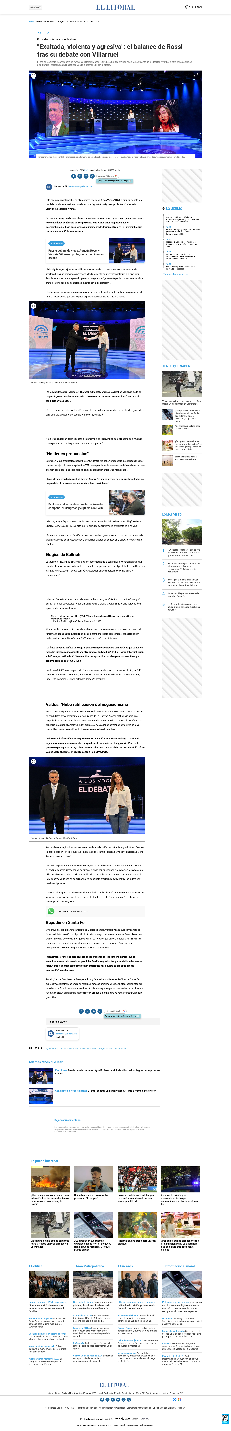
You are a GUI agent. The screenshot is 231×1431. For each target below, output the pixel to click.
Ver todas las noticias (173, 274)
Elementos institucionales (139, 1408)
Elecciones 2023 (88, 1048)
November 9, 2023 (92, 621)
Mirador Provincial (122, 1393)
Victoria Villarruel (69, 1048)
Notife (165, 1393)
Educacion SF (176, 1393)
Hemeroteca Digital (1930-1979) (60, 1408)
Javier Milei (120, 1048)
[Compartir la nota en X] (80, 176)
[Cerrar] (130, 181)
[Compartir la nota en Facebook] (74, 176)
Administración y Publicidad (112, 1408)
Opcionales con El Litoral (164, 1408)
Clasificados (85, 1393)
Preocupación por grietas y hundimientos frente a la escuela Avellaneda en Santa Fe (180, 255)
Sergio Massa (105, 1048)
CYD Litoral (97, 1393)
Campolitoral (54, 1393)
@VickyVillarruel (87, 616)
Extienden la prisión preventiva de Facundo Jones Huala (181, 266)
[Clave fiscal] (225, 1423)
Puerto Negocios (153, 1393)
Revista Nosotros (70, 1393)
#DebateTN (65, 618)
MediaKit (182, 1408)
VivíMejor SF (139, 1393)
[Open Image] (33, 75)
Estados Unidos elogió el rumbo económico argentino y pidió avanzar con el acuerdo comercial (182, 218)
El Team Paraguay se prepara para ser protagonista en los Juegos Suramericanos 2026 (183, 230)
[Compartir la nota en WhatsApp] (86, 176)
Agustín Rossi (51, 1048)
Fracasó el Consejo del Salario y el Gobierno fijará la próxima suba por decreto (182, 242)
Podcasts (108, 1393)
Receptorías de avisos (87, 1408)
